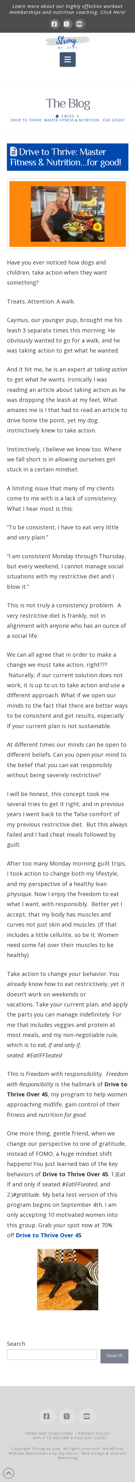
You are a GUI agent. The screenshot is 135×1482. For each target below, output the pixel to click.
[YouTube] (80, 24)
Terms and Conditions (49, 1433)
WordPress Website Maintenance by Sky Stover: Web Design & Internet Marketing (68, 1453)
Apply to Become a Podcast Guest (70, 1437)
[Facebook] (55, 24)
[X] (67, 24)
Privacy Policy (94, 1433)
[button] (68, 59)
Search (16, 1343)
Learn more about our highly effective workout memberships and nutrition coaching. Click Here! (67, 9)
